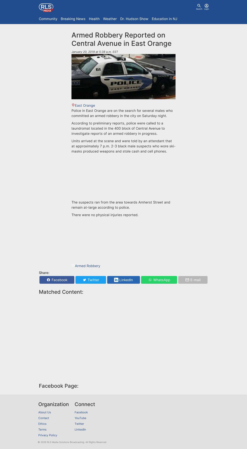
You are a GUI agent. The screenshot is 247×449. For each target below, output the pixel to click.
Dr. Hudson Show (134, 19)
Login (206, 9)
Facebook (59, 280)
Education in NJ (164, 19)
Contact (43, 418)
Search (199, 9)
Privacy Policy (47, 435)
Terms (42, 429)
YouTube (80, 418)
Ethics (42, 424)
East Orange (85, 105)
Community (48, 19)
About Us (44, 412)
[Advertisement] (123, 176)
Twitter (93, 280)
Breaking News (73, 19)
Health (94, 19)
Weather (110, 19)
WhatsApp (161, 280)
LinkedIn (125, 280)
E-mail (195, 280)
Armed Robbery (87, 266)
